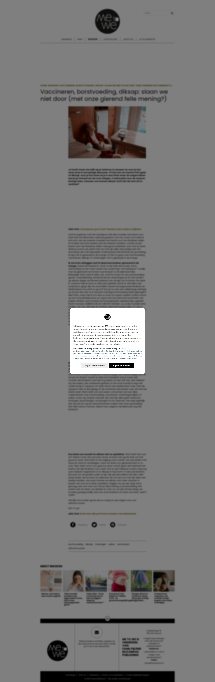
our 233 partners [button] (109, 326)
